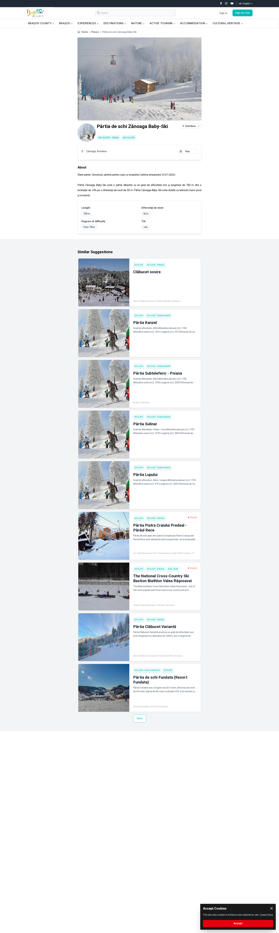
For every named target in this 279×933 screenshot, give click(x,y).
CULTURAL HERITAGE (227, 23)
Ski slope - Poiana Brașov (158, 315)
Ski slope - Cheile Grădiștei (147, 670)
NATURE (137, 23)
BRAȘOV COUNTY (40, 23)
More (140, 718)
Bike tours (173, 569)
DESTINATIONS (113, 23)
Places (95, 32)
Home (84, 32)
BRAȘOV (65, 23)
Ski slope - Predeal (155, 265)
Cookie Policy (266, 914)
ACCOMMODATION (193, 23)
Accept (238, 923)
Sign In (223, 13)
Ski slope (129, 137)
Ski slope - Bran (108, 137)
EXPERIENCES (87, 23)
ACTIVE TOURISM (161, 23)
